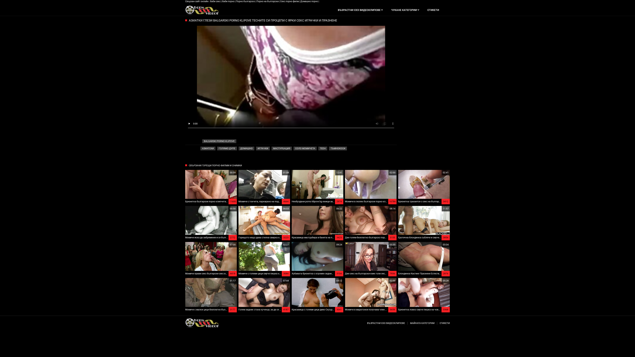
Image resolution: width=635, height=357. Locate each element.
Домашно (246, 148)
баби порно (228, 1)
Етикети (445, 323)
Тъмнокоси (338, 148)
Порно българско (245, 1)
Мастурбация (281, 148)
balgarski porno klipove (219, 141)
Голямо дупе (227, 148)
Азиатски (208, 148)
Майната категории (422, 323)
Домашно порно (309, 1)
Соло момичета (305, 148)
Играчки (263, 148)
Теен (323, 148)
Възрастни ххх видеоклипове (386, 323)
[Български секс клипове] (202, 10)
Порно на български (267, 1)
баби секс (215, 1)
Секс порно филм (289, 1)
